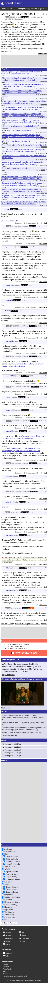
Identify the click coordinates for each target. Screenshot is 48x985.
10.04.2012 (33, 356)
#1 (46, 209)
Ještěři (7, 869)
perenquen (10, 247)
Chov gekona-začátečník (18, 14)
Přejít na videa (6, 708)
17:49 (30, 247)
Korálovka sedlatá (13, 862)
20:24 (32, 608)
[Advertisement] (24, 61)
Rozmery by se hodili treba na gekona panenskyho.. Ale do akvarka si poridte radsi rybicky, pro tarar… (23, 102)
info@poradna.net (31, 980)
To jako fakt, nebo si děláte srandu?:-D (17, 130)
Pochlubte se (9, 852)
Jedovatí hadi (9, 867)
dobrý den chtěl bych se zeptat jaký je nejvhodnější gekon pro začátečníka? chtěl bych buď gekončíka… (23, 203)
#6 (46, 285)
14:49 (31, 17)
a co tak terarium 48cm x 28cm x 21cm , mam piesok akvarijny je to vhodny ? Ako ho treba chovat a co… (21, 178)
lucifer (8, 341)
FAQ (4, 971)
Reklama (6, 966)
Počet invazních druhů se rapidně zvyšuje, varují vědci (23, 723)
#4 (46, 246)
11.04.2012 (22, 502)
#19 (46, 502)
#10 (46, 375)
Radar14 (8, 300)
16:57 (29, 535)
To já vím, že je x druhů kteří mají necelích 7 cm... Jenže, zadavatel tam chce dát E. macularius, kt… (24, 197)
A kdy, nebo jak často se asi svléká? (16, 168)
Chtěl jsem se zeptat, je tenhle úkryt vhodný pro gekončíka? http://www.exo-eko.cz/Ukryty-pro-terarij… (23, 121)
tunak (7, 209)
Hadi (6, 854)
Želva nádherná (12, 892)
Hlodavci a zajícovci (12, 902)
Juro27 (8, 397)
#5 (46, 310)
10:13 (28, 502)
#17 (46, 476)
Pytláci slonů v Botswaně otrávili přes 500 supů (20, 733)
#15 (46, 431)
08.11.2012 (22, 535)
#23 (46, 590)
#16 (46, 463)
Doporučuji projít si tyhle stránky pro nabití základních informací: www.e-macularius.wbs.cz (21, 73)
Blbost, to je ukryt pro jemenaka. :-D (16, 141)
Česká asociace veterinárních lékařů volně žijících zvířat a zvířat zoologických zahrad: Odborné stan (24, 729)
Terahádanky (9, 915)
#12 (46, 397)
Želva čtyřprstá (11, 889)
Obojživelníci (9, 895)
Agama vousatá (12, 872)
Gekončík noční (12, 874)
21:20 (31, 512)
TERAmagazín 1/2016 (10, 750)
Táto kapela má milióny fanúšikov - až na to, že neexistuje (21, 679)
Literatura (8, 907)
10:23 (39, 326)
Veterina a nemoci (11, 912)
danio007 (9, 376)
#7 (46, 326)
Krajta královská (12, 859)
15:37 (38, 226)
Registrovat (42, 9)
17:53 (20, 311)
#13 (46, 410)
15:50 (40, 421)
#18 (46, 491)
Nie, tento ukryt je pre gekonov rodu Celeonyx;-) (20, 126)
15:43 (31, 410)
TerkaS (7, 311)
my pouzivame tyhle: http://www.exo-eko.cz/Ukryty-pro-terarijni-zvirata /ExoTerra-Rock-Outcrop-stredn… (23, 150)
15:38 (23, 300)
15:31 (31, 376)
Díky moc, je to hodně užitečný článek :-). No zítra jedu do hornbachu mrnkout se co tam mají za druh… (24, 79)
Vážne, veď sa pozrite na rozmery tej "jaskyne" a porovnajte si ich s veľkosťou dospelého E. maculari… (23, 136)
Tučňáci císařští (8, 736)
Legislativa (8, 910)
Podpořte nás (6, 641)
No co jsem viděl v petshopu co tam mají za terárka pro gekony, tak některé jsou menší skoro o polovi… (23, 108)
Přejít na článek (8, 675)
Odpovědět (42, 54)
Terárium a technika (12, 897)
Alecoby (9, 476)
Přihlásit (34, 9)
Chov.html (4, 97)
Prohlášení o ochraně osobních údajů (15, 976)
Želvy (6, 884)
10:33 (29, 341)
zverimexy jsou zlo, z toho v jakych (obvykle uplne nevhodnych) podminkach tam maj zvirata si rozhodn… (23, 115)
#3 (46, 300)
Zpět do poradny (7, 624)
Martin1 (9, 568)
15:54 (29, 431)
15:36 (41, 386)
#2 (46, 226)
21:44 (30, 285)
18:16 (29, 590)
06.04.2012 (25, 17)
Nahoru (44, 624)
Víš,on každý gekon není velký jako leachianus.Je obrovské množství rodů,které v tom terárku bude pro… (23, 190)
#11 (46, 386)
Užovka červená (12, 857)
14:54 (20, 209)
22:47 (40, 491)
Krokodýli (8, 882)
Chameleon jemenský (14, 879)
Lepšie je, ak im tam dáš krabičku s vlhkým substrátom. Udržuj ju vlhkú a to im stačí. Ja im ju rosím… (23, 163)
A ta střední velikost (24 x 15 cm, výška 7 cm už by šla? (24, 145)
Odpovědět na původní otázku (27, 624)
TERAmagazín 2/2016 (10, 747)
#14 (46, 420)
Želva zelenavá (11, 887)
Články (3, 740)
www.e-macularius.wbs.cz (11, 221)
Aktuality (4, 712)
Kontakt (5, 974)
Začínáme (37, 17)
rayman (9, 535)
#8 (46, 341)
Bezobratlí (8, 900)
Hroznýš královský (13, 864)
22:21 (28, 476)
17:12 (29, 568)
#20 (46, 512)
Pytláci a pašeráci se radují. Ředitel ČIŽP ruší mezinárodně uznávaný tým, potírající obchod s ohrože (23, 717)
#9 (46, 356)
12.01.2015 (26, 608)
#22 (46, 567)
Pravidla (5, 964)
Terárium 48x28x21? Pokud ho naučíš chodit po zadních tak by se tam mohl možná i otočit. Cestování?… (23, 184)
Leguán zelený (11, 877)
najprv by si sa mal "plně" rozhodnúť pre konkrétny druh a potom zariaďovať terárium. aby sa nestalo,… (24, 85)
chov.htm (5, 173)
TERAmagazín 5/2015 (10, 753)
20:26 (39, 463)
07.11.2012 (25, 512)
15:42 (27, 397)
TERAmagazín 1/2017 (11, 659)
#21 (46, 535)
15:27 (39, 356)
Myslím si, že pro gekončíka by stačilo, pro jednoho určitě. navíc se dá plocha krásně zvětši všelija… (22, 92)
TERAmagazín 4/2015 (10, 756)
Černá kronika (9, 917)
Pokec (6, 920)
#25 (46, 608)
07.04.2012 (33, 326)
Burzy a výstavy (10, 905)
